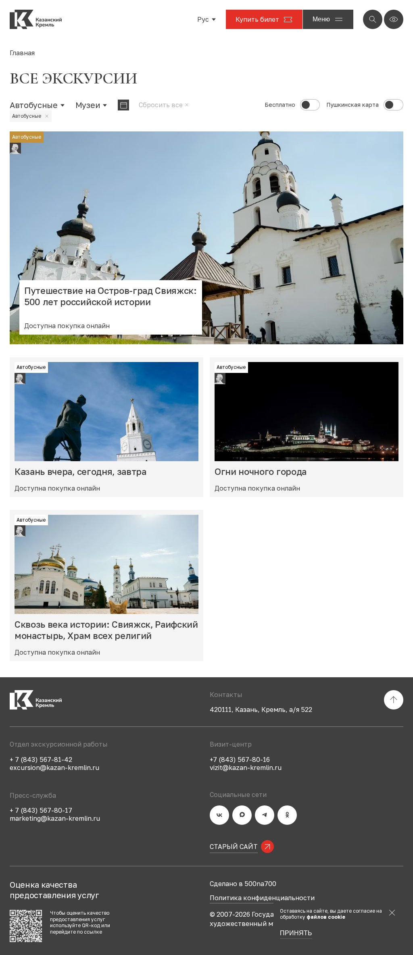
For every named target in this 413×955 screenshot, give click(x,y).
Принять (296, 933)
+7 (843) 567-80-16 (240, 759)
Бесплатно (280, 105)
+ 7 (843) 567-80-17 (41, 810)
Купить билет (257, 19)
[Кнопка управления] (372, 19)
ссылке (93, 932)
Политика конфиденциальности (262, 898)
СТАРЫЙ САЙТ (234, 847)
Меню (321, 19)
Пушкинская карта (352, 105)
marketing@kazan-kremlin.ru (55, 818)
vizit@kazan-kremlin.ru (246, 768)
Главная (22, 53)
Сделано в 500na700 (243, 884)
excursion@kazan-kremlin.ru (54, 768)
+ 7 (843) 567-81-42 (41, 759)
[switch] (310, 104)
